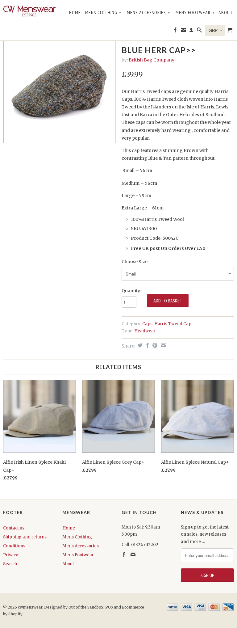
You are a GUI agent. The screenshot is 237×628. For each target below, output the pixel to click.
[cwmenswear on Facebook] (175, 31)
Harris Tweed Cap (172, 324)
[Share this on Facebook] (146, 345)
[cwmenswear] (29, 11)
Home (75, 12)
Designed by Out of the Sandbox (73, 607)
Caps (147, 324)
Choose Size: (135, 261)
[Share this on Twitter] (139, 345)
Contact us (13, 528)
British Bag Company (151, 60)
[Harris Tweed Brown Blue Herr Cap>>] (59, 87)
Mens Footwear (195, 12)
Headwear (145, 331)
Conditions (14, 546)
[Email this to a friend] (162, 345)
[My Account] (191, 31)
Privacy (10, 555)
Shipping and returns (25, 537)
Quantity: (131, 290)
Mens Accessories (148, 12)
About (225, 12)
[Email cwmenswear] (183, 31)
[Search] (199, 31)
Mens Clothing (103, 12)
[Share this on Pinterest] (154, 345)
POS (109, 607)
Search (10, 564)
